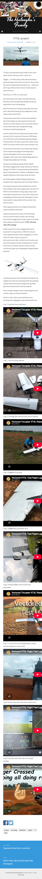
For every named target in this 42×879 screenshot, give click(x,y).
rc (35, 830)
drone (6, 830)
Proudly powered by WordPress (14, 872)
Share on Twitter (10, 822)
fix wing (14, 830)
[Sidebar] (2, 31)
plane (30, 830)
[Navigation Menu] (40, 31)
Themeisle (21, 875)
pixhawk (22, 830)
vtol (5, 833)
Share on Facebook (5, 822)
